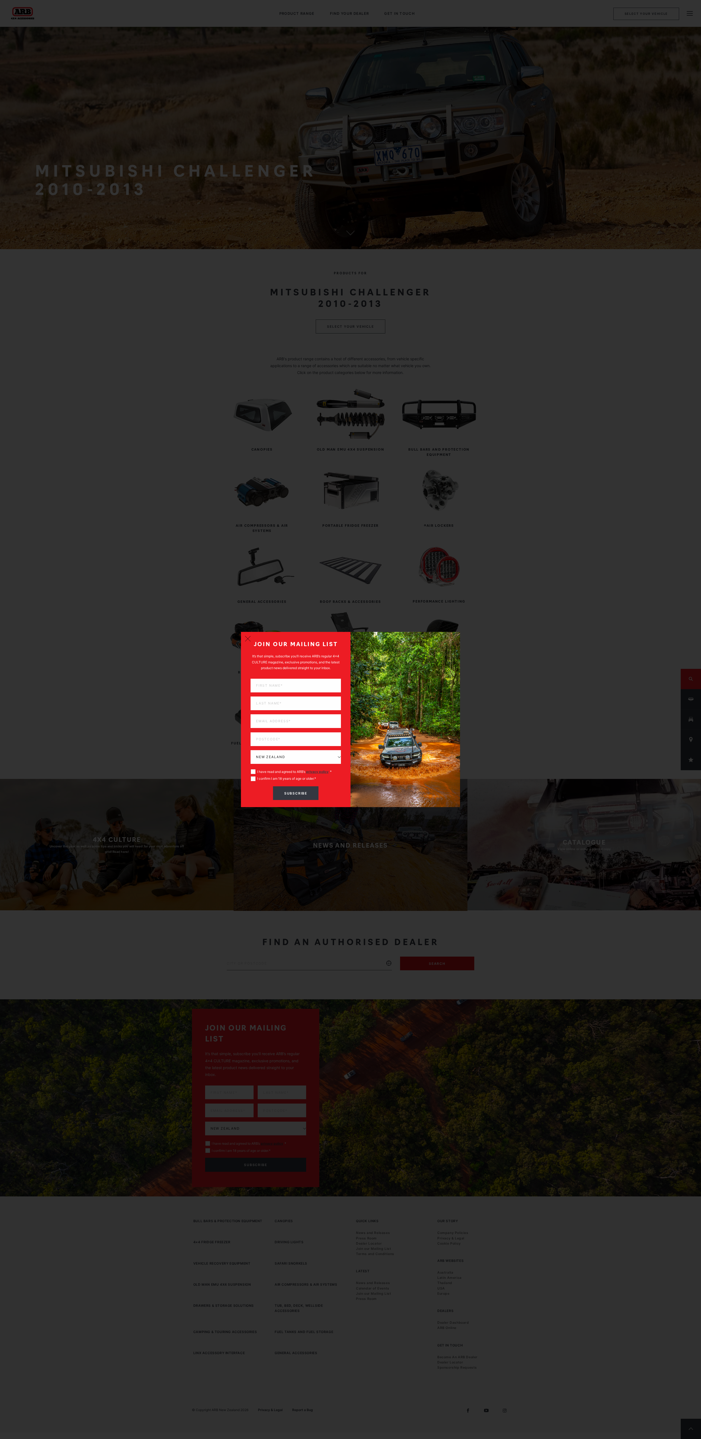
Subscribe (295, 793)
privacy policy (317, 772)
